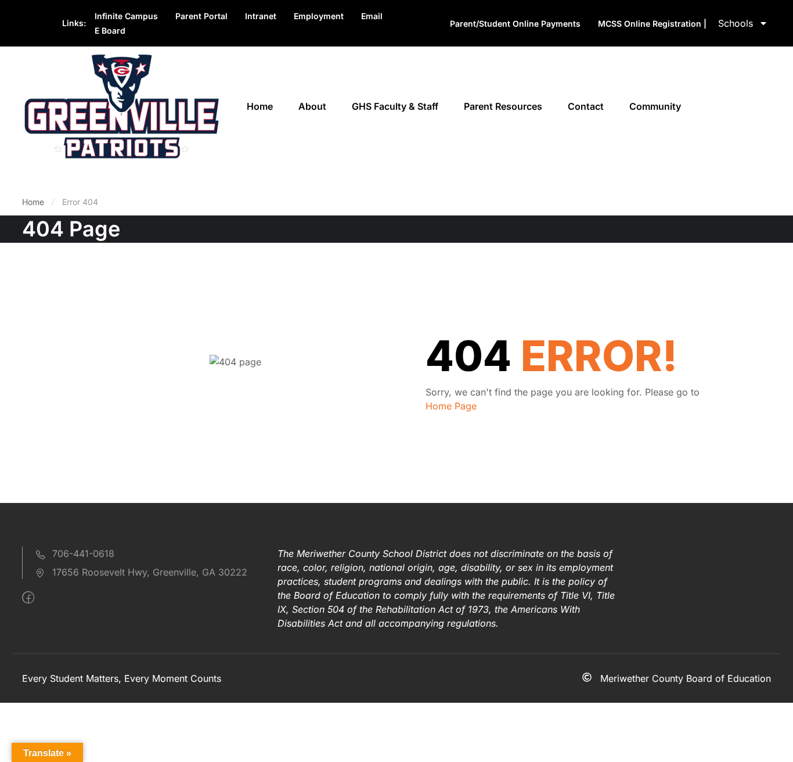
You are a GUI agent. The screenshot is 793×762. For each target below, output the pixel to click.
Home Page (451, 406)
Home (260, 106)
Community (655, 106)
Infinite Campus (126, 16)
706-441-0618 (83, 553)
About (312, 106)
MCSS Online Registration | (652, 23)
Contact (586, 106)
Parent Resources (503, 106)
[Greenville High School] (120, 106)
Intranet (260, 16)
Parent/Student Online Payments (515, 23)
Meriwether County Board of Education (685, 678)
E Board (110, 30)
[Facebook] (28, 598)
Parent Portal (201, 16)
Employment (319, 16)
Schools (735, 23)
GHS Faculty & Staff (395, 106)
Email (372, 16)
